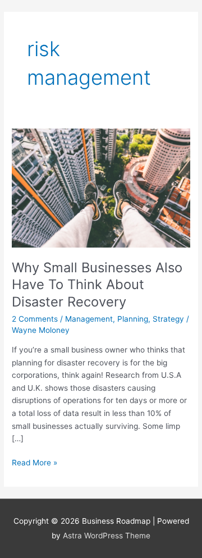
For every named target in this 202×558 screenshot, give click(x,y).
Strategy (168, 318)
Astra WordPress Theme (106, 535)
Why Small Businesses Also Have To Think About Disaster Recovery (97, 284)
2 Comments (35, 318)
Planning (132, 318)
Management (89, 318)
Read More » (34, 461)
